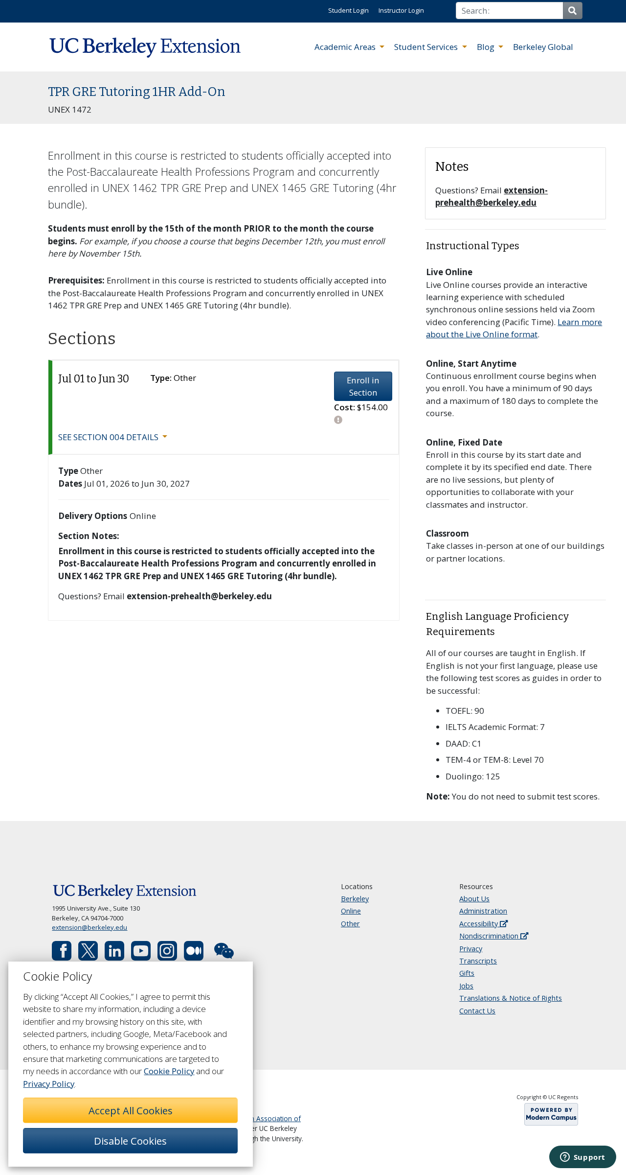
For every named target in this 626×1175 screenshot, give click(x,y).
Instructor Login (401, 10)
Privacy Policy (48, 1083)
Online (351, 911)
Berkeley (355, 898)
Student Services (427, 46)
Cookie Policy (169, 1071)
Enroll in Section (363, 386)
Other (350, 923)
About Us (474, 898)
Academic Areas (346, 46)
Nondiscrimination (489, 935)
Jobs (466, 985)
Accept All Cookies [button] (131, 1110)
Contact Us (477, 1010)
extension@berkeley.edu (89, 927)
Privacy (470, 948)
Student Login (348, 10)
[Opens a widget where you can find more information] (582, 1158)
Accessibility (479, 923)
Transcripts (478, 960)
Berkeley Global (543, 46)
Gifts (466, 973)
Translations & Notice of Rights (510, 998)
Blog (486, 46)
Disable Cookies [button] (130, 1141)
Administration (483, 911)
